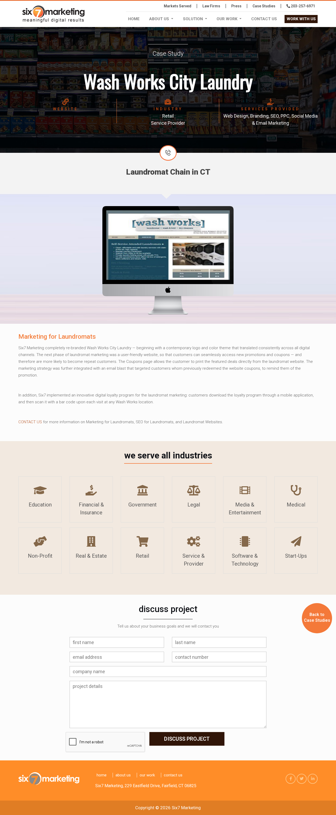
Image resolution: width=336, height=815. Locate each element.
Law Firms (211, 6)
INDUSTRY (168, 109)
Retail (168, 116)
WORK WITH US (301, 19)
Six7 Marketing (186, 807)
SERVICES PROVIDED (270, 109)
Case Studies (264, 6)
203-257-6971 (302, 6)
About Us (159, 19)
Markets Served (177, 6)
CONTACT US (30, 422)
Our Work (227, 19)
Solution (193, 19)
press (236, 6)
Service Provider (168, 123)
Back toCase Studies (317, 617)
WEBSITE (65, 109)
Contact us (264, 19)
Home (134, 19)
